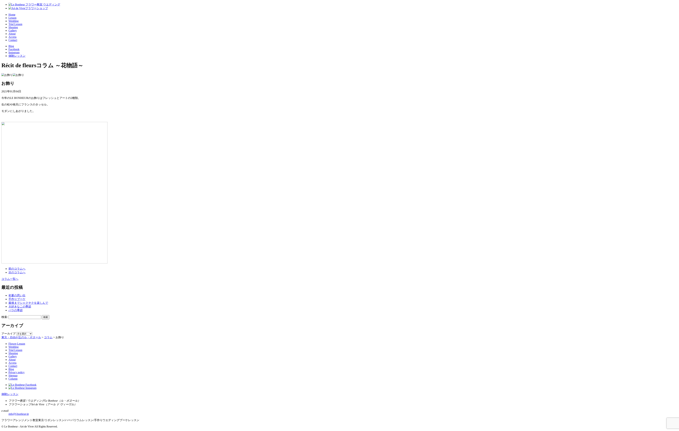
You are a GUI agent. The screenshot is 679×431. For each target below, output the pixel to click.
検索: (4, 316)
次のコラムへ (16, 272)
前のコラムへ (16, 268)
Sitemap (13, 375)
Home (11, 14)
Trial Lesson (15, 24)
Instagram (13, 52)
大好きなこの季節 (19, 306)
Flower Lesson (16, 343)
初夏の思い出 (16, 295)
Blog (11, 46)
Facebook (13, 49)
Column (13, 378)
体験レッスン (16, 55)
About (12, 33)
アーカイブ (8, 333)
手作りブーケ (16, 299)
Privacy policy (16, 372)
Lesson (12, 17)
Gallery (12, 30)
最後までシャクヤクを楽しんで (28, 302)
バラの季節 (15, 310)
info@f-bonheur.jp (18, 413)
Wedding (13, 20)
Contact (12, 40)
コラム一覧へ (9, 278)
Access (12, 36)
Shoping (13, 27)
